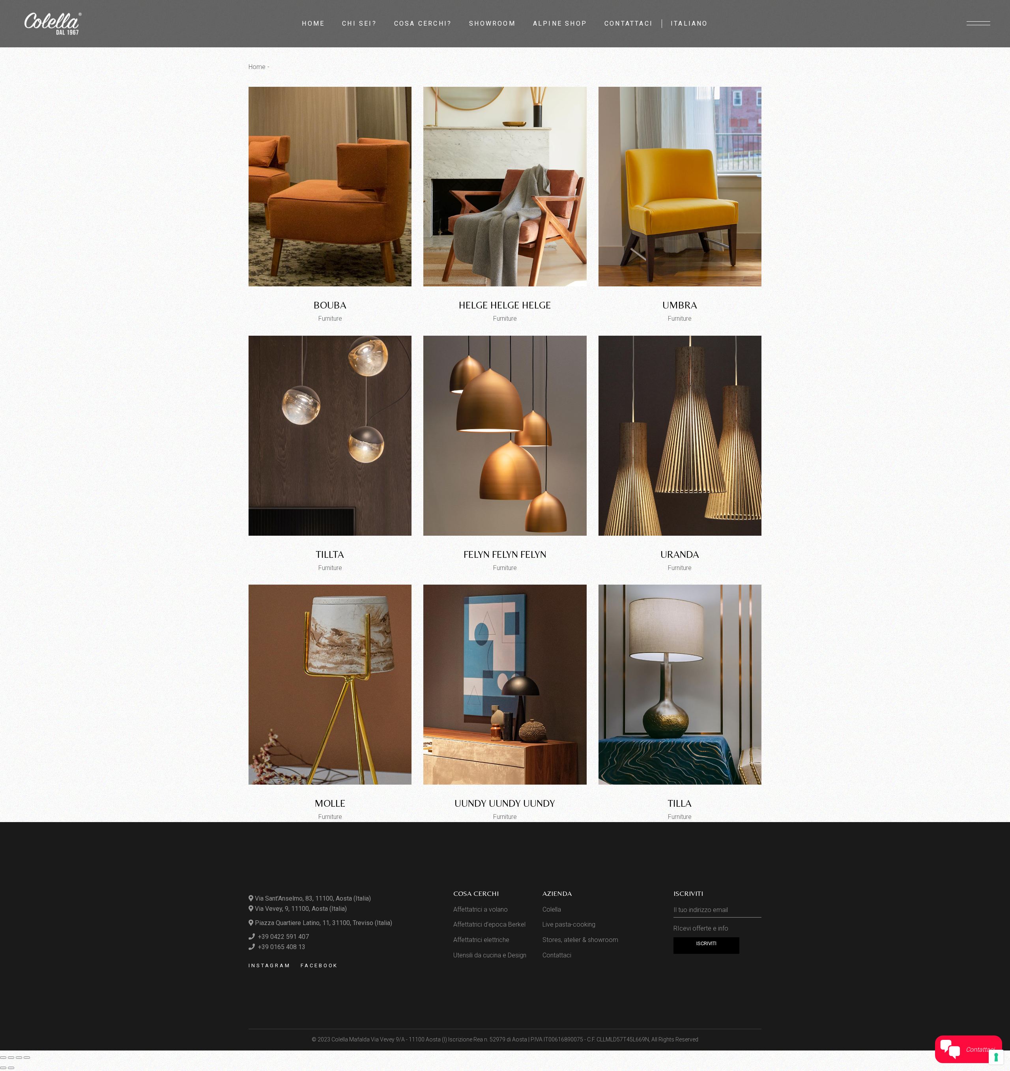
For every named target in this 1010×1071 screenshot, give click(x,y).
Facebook (319, 965)
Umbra (679, 305)
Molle (330, 803)
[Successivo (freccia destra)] (11, 1068)
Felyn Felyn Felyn (505, 554)
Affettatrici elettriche (481, 940)
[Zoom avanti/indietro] (3, 1057)
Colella (551, 909)
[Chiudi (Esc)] (27, 1057)
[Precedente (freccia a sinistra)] (3, 1068)
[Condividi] (19, 1057)
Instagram (270, 965)
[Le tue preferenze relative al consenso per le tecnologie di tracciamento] (996, 1057)
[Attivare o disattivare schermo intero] (11, 1057)
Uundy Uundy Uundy (504, 803)
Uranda (679, 554)
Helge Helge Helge (505, 305)
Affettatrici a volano (480, 909)
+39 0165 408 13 (280, 947)
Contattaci (556, 955)
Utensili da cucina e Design (489, 955)
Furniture (330, 318)
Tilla (680, 803)
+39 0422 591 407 (282, 936)
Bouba (330, 305)
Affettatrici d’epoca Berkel (489, 924)
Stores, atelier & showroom (580, 940)
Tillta (330, 554)
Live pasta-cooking (568, 924)
